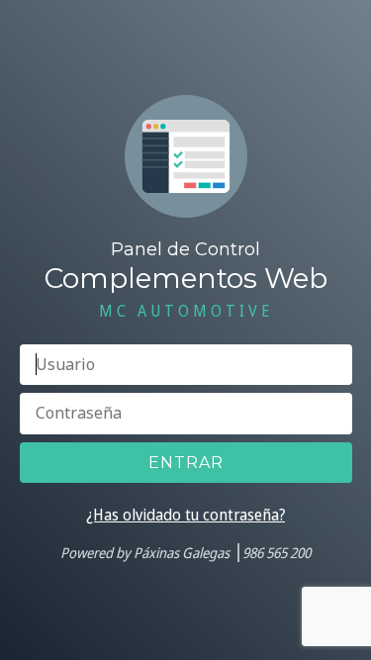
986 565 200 (276, 552)
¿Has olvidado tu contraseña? (185, 514)
